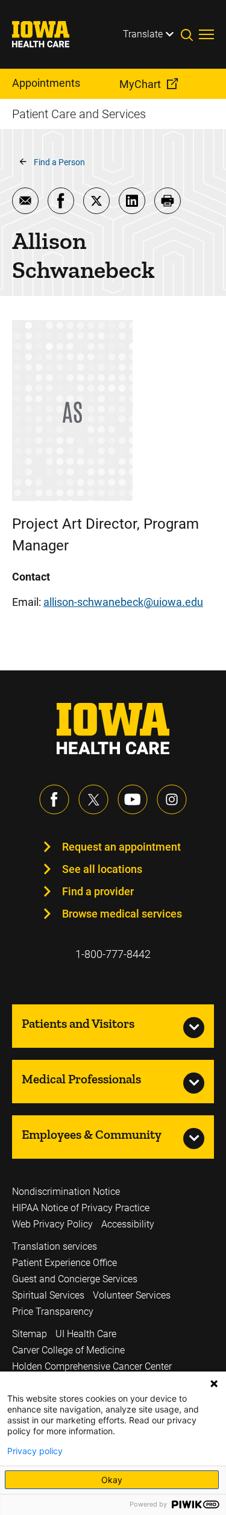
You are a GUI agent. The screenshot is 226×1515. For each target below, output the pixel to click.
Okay (111, 1480)
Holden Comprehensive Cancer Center (92, 1366)
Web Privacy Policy (52, 1224)
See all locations (102, 869)
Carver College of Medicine (68, 1350)
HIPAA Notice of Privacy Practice (80, 1208)
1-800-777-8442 (113, 954)
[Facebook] (54, 799)
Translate (143, 34)
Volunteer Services (132, 1295)
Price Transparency (52, 1311)
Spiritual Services (48, 1295)
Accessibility (127, 1224)
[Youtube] (133, 799)
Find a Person (59, 162)
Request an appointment (121, 846)
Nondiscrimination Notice (66, 1191)
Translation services (54, 1246)
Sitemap (29, 1334)
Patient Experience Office (64, 1262)
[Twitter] (93, 799)
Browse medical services (122, 913)
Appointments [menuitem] (46, 83)
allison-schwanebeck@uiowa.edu (123, 602)
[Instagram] (172, 799)
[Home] (48, 34)
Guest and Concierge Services (74, 1279)
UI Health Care (85, 1334)
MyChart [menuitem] (140, 84)
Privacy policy (35, 1451)
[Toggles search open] (190, 34)
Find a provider (98, 891)
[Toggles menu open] (206, 34)
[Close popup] (214, 1383)
